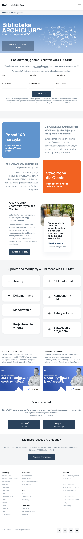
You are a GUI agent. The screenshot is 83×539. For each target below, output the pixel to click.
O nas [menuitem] (24, 494)
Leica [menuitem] (4, 506)
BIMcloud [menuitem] (5, 488)
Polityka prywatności (22, 530)
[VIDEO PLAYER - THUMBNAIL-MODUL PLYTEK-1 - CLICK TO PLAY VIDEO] (63, 378)
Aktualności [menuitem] (26, 497)
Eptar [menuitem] (4, 500)
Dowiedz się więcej (19, 252)
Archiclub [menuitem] (25, 509)
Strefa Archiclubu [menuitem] (28, 512)
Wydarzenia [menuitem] (26, 485)
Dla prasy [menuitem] (25, 500)
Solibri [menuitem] (4, 512)
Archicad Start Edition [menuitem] (10, 479)
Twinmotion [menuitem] (6, 515)
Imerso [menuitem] (4, 503)
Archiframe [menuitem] (6, 482)
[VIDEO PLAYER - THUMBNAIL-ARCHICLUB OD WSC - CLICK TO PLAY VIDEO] (20, 378)
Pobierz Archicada (42, 456)
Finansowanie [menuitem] (27, 476)
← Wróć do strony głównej (12, 12)
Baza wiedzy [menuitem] (26, 479)
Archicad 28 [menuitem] (6, 476)
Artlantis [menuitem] (5, 485)
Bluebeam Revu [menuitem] (7, 497)
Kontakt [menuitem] (25, 515)
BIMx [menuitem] (3, 494)
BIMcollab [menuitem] (5, 491)
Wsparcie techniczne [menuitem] (30, 482)
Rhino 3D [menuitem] (5, 509)
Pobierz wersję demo (18, 46)
